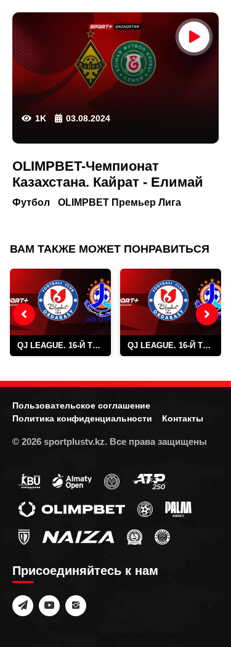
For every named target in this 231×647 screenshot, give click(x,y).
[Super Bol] (145, 508)
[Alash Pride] (162, 536)
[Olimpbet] (71, 508)
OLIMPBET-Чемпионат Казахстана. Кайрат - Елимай (107, 174)
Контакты (182, 418)
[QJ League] (24, 536)
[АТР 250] (148, 481)
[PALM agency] (178, 508)
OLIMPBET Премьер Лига (119, 202)
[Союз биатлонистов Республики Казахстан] (29, 481)
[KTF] (112, 481)
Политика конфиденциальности (82, 418)
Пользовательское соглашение (81, 405)
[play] (194, 37)
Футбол (31, 202)
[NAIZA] (78, 536)
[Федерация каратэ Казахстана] (134, 536)
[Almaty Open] (72, 481)
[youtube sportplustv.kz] (49, 605)
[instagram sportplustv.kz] (75, 605)
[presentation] (24, 314)
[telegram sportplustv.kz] (22, 605)
